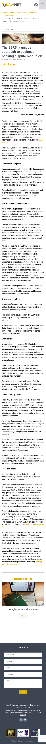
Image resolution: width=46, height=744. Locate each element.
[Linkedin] (21, 720)
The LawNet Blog (30, 13)
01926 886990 (36, 5)
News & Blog (14, 13)
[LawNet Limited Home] (11, 4)
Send (23, 692)
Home (4, 13)
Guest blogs (9, 15)
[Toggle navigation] (42, 4)
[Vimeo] (25, 720)
